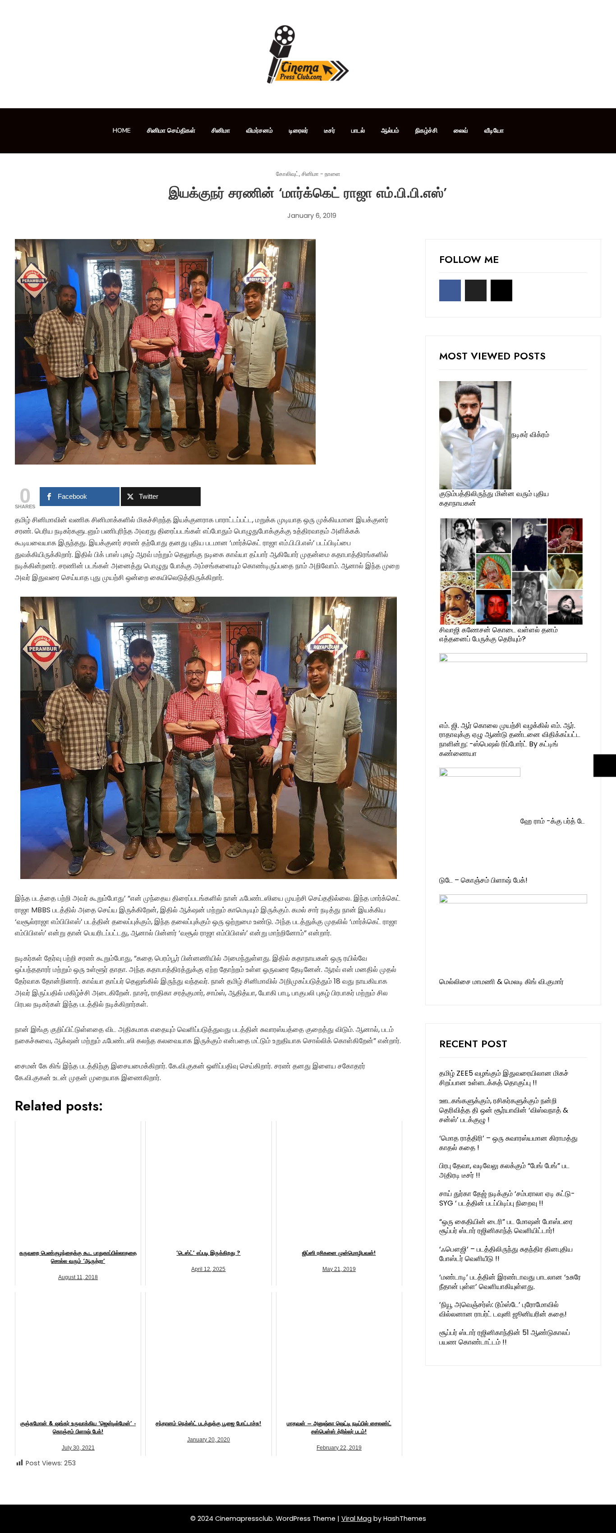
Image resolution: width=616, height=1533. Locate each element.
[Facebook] (450, 290)
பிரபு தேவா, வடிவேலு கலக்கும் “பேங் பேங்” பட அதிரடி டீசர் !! (504, 1170)
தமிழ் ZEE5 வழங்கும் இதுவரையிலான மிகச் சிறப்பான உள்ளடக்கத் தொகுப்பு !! (504, 1078)
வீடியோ (494, 130)
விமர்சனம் (259, 130)
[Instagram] (501, 290)
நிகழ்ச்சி (426, 130)
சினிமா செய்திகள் (171, 130)
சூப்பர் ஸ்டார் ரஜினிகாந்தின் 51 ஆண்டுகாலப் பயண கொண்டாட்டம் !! (504, 1337)
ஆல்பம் (390, 130)
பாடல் (358, 130)
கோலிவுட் (287, 174)
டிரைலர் (298, 130)
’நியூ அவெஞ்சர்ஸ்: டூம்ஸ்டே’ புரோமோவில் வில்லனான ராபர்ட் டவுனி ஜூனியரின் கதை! (503, 1309)
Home (122, 130)
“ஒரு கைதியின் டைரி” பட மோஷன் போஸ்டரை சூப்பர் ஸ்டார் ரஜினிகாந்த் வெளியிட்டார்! (506, 1226)
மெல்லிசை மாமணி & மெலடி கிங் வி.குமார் (501, 981)
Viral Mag (356, 1518)
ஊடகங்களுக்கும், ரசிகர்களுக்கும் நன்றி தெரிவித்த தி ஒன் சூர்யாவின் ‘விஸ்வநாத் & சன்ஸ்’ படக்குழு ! (503, 1110)
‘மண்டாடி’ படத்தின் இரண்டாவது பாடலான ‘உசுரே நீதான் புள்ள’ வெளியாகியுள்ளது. (510, 1282)
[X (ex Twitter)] (476, 290)
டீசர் (329, 130)
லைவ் (461, 130)
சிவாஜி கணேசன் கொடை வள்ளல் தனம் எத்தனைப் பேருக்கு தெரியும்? (498, 635)
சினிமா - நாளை (321, 174)
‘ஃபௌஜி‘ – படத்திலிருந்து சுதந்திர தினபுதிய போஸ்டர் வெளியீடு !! (506, 1254)
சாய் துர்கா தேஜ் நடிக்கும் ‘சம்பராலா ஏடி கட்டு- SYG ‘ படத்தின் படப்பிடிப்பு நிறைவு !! (507, 1198)
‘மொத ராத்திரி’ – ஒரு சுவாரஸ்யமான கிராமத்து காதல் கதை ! (508, 1143)
